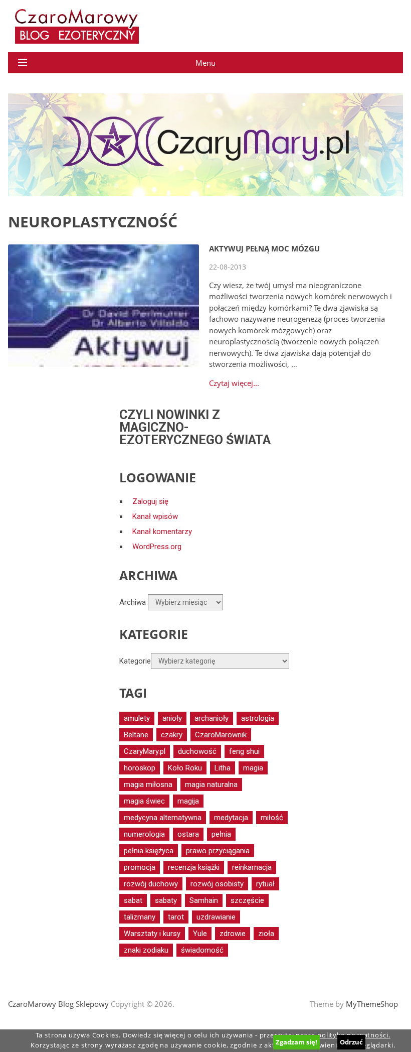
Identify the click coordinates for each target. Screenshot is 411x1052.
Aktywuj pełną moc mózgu (264, 248)
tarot (176, 917)
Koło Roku (185, 767)
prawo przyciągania (218, 850)
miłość (272, 817)
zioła (266, 933)
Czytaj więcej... (234, 383)
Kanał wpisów (155, 516)
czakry (171, 734)
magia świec (144, 801)
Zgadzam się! (296, 1041)
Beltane (136, 734)
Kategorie (135, 661)
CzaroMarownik (221, 734)
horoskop (139, 767)
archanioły (211, 718)
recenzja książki (194, 867)
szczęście (247, 900)
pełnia (221, 834)
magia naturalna (211, 784)
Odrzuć (351, 1041)
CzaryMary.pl (144, 751)
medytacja (231, 817)
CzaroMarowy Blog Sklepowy (58, 1004)
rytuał (265, 883)
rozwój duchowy (151, 883)
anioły (172, 718)
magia (253, 767)
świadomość (202, 950)
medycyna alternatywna (162, 817)
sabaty (166, 900)
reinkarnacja (252, 867)
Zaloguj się (150, 501)
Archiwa (132, 602)
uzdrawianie (216, 917)
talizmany (139, 917)
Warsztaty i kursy (152, 933)
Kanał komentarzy (162, 531)
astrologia (257, 718)
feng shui (244, 751)
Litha (223, 767)
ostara (188, 834)
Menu (205, 63)
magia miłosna (148, 784)
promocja (139, 867)
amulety (137, 718)
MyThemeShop (372, 1004)
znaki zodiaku (146, 950)
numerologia (144, 834)
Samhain (203, 900)
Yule (200, 933)
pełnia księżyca (148, 850)
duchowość (197, 751)
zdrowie (233, 933)
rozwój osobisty (217, 883)
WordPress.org (156, 546)
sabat (133, 900)
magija (188, 801)
